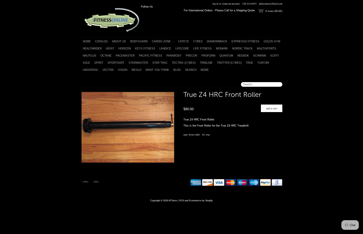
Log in (215, 3)
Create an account (230, 3)
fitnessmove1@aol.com (270, 3)
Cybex (85, 181)
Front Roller (194, 134)
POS (181, 200)
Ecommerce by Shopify (201, 200)
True (208, 134)
